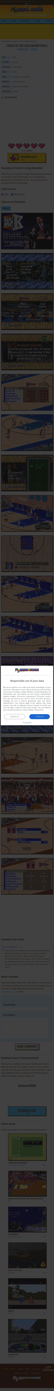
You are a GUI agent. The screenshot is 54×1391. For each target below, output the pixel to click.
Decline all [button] (14, 717)
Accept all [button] (39, 716)
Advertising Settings (30, 708)
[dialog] (27, 695)
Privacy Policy (38, 710)
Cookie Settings (27, 710)
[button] (27, 722)
